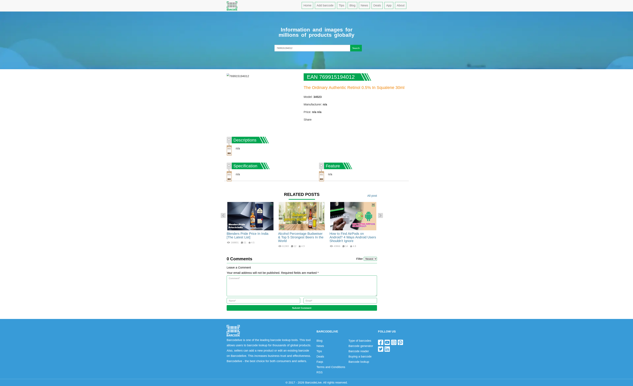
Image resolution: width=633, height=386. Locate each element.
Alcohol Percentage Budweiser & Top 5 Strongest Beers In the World (300, 237)
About (401, 5)
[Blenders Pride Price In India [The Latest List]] (250, 216)
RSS (319, 372)
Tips (341, 5)
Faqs (319, 361)
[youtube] (387, 342)
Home (307, 5)
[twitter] (380, 349)
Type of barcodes (359, 340)
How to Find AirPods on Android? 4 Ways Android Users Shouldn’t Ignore (353, 237)
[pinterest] (400, 342)
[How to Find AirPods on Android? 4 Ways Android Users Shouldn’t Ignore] (353, 216)
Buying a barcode (360, 356)
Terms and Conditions (330, 367)
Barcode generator (360, 346)
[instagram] (393, 342)
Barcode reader (358, 351)
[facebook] (380, 342)
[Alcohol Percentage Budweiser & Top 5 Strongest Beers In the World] (302, 216)
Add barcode (325, 5)
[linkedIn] (387, 349)
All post (372, 195)
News (364, 5)
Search (356, 48)
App (389, 5)
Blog (352, 5)
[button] (223, 215)
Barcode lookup (358, 361)
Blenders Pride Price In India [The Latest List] (247, 235)
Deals (377, 5)
